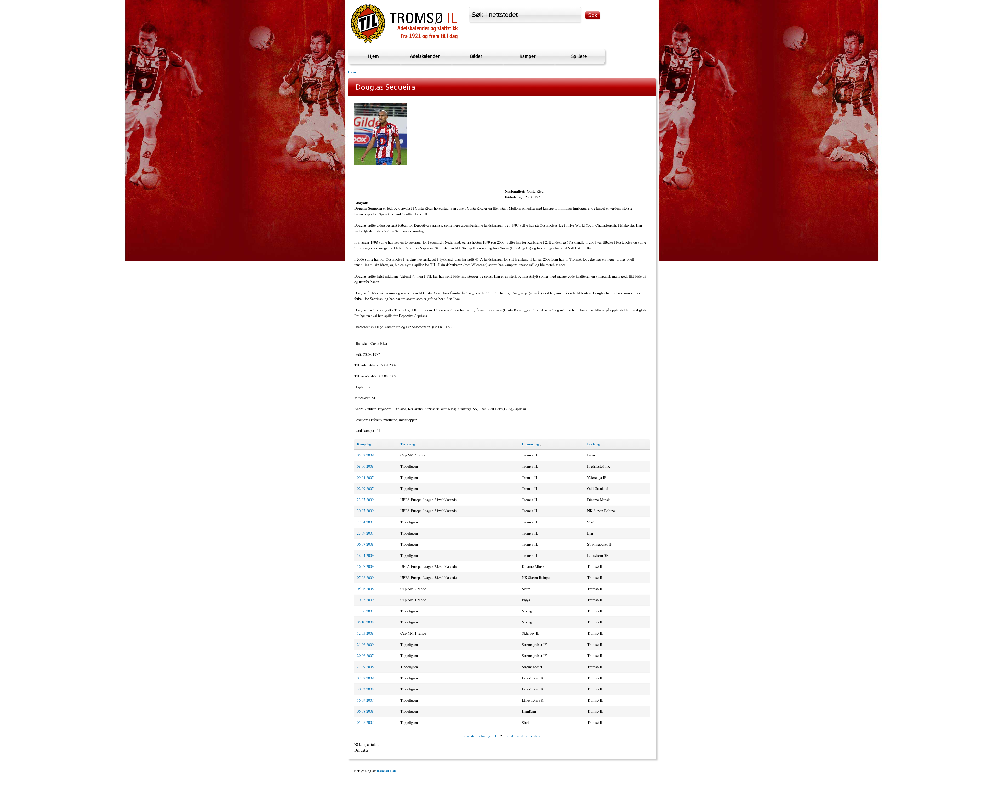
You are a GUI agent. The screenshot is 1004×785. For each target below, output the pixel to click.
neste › (522, 736)
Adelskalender (425, 56)
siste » (535, 736)
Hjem (373, 56)
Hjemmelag (530, 444)
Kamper (528, 56)
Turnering (407, 444)
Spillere (579, 56)
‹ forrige (485, 736)
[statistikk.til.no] (404, 42)
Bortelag (593, 444)
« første (469, 736)
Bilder (476, 56)
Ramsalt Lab (386, 770)
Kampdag (364, 444)
